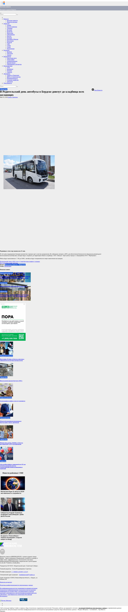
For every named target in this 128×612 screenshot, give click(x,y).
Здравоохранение (12, 61)
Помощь (9, 37)
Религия (9, 42)
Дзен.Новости (7, 83)
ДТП (8, 67)
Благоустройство (12, 26)
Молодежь (10, 33)
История (9, 30)
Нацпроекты (7, 56)
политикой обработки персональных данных (93, 608)
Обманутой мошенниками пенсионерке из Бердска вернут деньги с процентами (10, 421)
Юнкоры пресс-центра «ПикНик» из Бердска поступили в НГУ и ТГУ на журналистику (14, 295)
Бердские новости (5, 6)
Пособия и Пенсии (12, 39)
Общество (6, 23)
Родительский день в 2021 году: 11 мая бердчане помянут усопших (20, 261)
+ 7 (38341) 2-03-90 (17, 571)
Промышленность (12, 78)
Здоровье (9, 28)
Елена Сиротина (13, 97)
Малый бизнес (11, 63)
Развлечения (10, 48)
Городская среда (12, 58)
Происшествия (7, 66)
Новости (6, 19)
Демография (10, 59)
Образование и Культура (14, 64)
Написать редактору (6, 582)
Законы (9, 55)
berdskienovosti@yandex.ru (27, 574)
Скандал (9, 72)
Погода (9, 36)
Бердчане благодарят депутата (9, 263)
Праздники (10, 41)
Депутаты (10, 53)
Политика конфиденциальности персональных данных (16, 585)
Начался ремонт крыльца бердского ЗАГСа (13, 286)
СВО (8, 44)
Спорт (9, 47)
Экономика (6, 73)
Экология (10, 81)
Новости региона (12, 22)
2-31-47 (25, 571)
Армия (9, 25)
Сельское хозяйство (13, 80)
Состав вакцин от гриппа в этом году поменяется (12, 401)
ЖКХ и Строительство (14, 77)
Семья (9, 45)
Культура (9, 31)
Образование (11, 34)
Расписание (7, 266)
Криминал (10, 69)
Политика (6, 50)
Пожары (9, 70)
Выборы (9, 52)
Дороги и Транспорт (13, 75)
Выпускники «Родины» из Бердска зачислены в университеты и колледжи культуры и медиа (15, 277)
